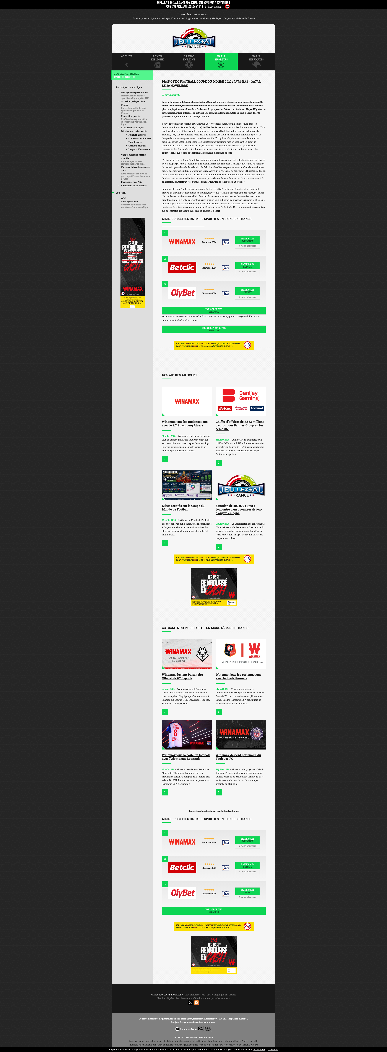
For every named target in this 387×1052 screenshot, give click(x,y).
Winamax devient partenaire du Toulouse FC (238, 757)
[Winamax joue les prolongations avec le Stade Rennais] (241, 654)
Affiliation (197, 998)
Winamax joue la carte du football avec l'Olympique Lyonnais (186, 757)
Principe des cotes (137, 134)
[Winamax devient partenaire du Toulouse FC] (241, 735)
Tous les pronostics (214, 329)
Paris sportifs (213, 310)
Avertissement (183, 998)
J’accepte (273, 1049)
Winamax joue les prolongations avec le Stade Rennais (238, 676)
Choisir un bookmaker (139, 138)
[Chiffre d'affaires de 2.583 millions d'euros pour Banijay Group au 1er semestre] (241, 401)
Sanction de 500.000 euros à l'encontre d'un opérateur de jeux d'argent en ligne (239, 509)
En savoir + (259, 1049)
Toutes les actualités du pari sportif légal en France (214, 811)
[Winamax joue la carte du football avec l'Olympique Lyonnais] (187, 735)
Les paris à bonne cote (139, 149)
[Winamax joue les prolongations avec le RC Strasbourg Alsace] (187, 401)
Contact (226, 998)
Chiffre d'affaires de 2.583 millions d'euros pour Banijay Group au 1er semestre (240, 425)
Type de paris (134, 142)
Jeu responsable (212, 998)
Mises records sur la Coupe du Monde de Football (183, 507)
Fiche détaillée (248, 246)
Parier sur (247, 240)
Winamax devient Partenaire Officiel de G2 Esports (182, 676)
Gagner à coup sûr (137, 145)
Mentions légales (165, 998)
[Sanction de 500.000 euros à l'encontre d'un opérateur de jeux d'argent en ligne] (241, 485)
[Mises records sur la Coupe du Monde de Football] (187, 485)
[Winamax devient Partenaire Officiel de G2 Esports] (187, 654)
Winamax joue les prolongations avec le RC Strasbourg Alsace (185, 423)
